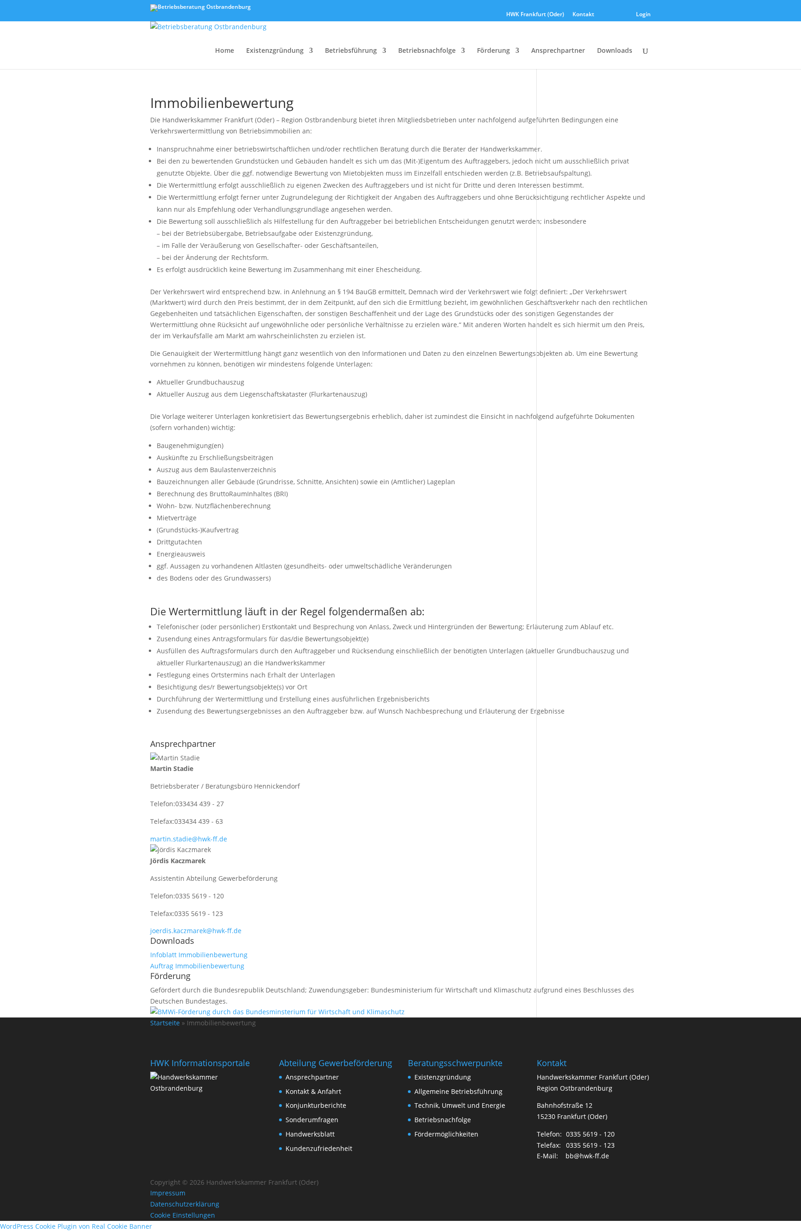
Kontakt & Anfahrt (313, 1091)
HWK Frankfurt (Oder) (535, 15)
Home (224, 51)
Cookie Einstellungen (182, 1215)
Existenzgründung (275, 51)
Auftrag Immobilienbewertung (197, 965)
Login (643, 15)
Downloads (614, 51)
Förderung (493, 51)
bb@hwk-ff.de (587, 1155)
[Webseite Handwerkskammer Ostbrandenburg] (207, 1088)
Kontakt (583, 15)
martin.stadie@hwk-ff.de (188, 838)
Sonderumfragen (312, 1119)
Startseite (165, 1022)
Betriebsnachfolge (427, 51)
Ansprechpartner (558, 51)
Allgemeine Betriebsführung (458, 1091)
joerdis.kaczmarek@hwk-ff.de (196, 930)
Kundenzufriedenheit (319, 1148)
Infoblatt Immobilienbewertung (199, 954)
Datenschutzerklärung (184, 1204)
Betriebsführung (351, 51)
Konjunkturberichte (316, 1105)
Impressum (167, 1192)
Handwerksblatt (310, 1134)
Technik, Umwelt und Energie (459, 1105)
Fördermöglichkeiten (446, 1134)
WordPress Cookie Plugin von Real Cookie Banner (76, 1226)
